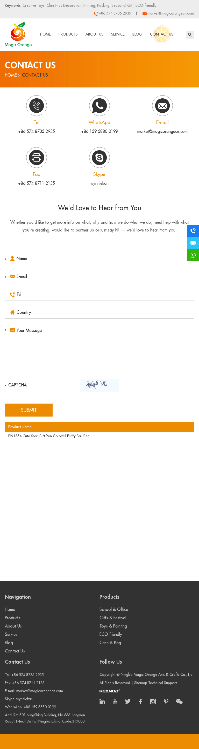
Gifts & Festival (113, 618)
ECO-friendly (145, 5)
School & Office (114, 610)
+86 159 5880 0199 (99, 132)
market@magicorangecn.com (170, 13)
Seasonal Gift (121, 5)
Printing (88, 5)
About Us (94, 34)
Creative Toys (34, 5)
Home (45, 34)
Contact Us (161, 34)
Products (68, 34)
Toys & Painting (113, 626)
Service (118, 34)
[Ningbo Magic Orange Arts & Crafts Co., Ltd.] (18, 33)
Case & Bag (110, 643)
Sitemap (140, 683)
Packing (102, 5)
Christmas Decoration (63, 5)
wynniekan (99, 183)
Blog (137, 34)
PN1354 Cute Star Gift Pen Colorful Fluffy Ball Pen (48, 436)
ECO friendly (111, 634)
